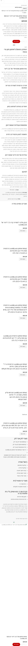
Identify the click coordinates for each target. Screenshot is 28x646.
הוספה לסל (16, 41)
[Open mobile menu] (25, 1)
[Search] (6, 1)
